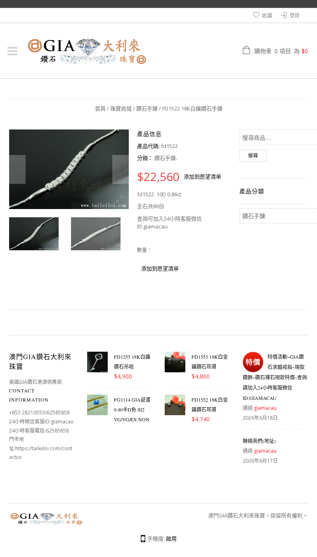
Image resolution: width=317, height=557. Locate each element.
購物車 (281, 51)
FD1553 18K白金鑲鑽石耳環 (210, 361)
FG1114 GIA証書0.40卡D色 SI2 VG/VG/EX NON (132, 409)
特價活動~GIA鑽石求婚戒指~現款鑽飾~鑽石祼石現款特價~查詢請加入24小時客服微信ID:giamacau (275, 377)
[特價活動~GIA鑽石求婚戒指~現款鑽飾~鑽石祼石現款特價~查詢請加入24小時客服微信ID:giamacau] (253, 362)
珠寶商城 (121, 108)
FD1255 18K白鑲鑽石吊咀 (132, 361)
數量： (144, 250)
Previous (17, 169)
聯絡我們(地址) (259, 440)
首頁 (100, 108)
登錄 (295, 15)
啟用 (171, 538)
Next (120, 169)
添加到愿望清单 (202, 176)
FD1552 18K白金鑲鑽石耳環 (210, 404)
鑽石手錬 (147, 108)
